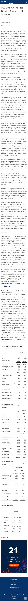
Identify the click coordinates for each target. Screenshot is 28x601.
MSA (6, 33)
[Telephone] (22, 2)
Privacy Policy (17, 593)
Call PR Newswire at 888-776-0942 (14, 588)
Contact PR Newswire (14, 579)
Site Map (19, 595)
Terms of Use (10, 593)
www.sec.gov (4, 339)
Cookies (14, 596)
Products (14, 581)
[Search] (26, 2)
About (14, 582)
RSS (23, 595)
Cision (16, 599)
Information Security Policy (9, 595)
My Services (13, 584)
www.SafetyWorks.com (7, 287)
